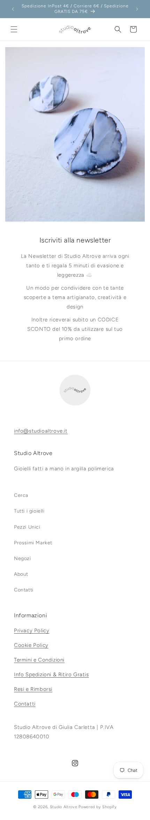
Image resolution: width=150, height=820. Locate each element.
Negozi (22, 558)
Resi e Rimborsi (33, 689)
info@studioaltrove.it (41, 431)
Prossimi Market (33, 543)
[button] (14, 29)
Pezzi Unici (27, 527)
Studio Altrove (63, 807)
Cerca (21, 495)
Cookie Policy (31, 645)
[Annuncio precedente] (13, 9)
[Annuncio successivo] (137, 9)
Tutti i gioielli (29, 511)
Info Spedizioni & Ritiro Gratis (51, 674)
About (21, 574)
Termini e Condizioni (39, 660)
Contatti (23, 590)
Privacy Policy (31, 630)
